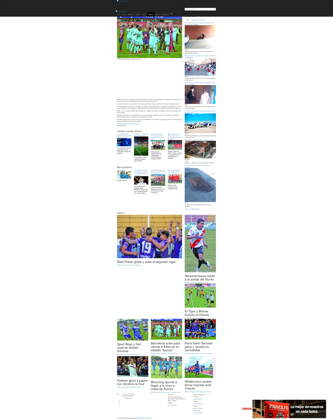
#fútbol (129, 124)
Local (124, 14)
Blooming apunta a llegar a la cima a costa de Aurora (165, 392)
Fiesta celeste (121, 170)
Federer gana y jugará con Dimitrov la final (128, 387)
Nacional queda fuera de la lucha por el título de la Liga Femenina (158, 171)
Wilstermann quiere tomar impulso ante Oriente (198, 392)
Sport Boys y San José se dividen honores (128, 354)
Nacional (130, 14)
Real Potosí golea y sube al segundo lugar (128, 265)
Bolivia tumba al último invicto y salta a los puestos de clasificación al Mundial (175, 136)
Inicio (118, 14)
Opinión (157, 14)
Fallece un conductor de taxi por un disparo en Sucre (199, 140)
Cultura (144, 14)
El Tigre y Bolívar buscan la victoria (194, 318)
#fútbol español (135, 124)
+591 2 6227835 (172, 405)
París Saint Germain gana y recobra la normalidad (198, 353)
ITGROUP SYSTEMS (145, 418)
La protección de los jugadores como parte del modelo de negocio (124, 135)
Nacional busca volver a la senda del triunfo (197, 282)
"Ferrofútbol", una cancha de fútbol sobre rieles (141, 135)
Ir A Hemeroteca (200, 20)
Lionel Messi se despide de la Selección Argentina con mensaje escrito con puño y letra (141, 172)
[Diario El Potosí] (149, 1)
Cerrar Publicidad (247, 408)
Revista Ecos (165, 14)
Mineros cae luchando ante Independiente (174, 171)
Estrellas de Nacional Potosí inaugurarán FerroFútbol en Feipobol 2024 (157, 136)
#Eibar (125, 124)
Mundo (137, 14)
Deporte (150, 14)
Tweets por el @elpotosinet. (192, 209)
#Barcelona (120, 124)
